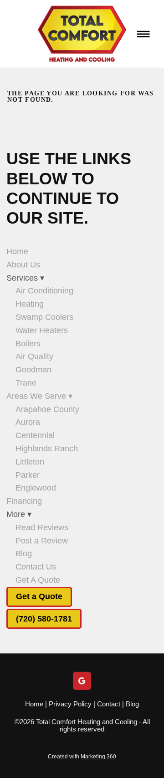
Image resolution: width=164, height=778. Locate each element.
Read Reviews (41, 527)
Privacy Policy (70, 704)
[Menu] (143, 33)
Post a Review (41, 540)
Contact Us (35, 566)
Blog (23, 553)
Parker (27, 475)
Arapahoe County (47, 409)
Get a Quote (39, 596)
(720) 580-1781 (44, 618)
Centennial (35, 435)
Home (17, 251)
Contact (108, 704)
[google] (82, 681)
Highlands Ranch (46, 448)
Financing (24, 501)
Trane (25, 382)
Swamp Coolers (44, 317)
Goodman (33, 369)
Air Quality (34, 356)
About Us (23, 264)
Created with (82, 756)
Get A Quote (37, 580)
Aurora (27, 422)
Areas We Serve (39, 396)
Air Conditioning (44, 290)
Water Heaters (41, 330)
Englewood (35, 487)
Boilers (28, 343)
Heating (29, 303)
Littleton (29, 461)
